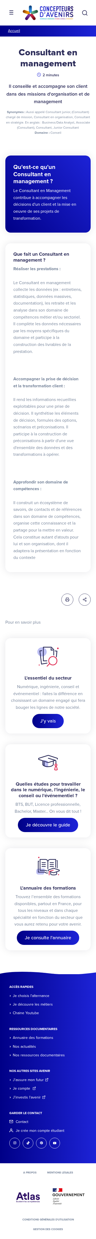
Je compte (22, 1088)
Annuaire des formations (33, 1037)
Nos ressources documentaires (39, 1055)
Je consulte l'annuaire (48, 938)
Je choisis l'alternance (31, 996)
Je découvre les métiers (33, 1004)
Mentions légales (60, 1172)
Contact (22, 1121)
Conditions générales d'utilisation (48, 1219)
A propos (30, 1172)
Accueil (14, 30)
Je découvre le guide (48, 825)
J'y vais (48, 721)
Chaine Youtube (26, 1013)
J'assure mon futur (28, 1080)
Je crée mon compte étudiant (40, 1130)
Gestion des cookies (48, 1229)
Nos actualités (24, 1046)
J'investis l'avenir (27, 1097)
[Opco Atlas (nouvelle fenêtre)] (28, 1196)
